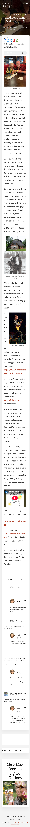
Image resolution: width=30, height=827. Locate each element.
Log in (18, 824)
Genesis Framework (23, 822)
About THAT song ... (9, 26)
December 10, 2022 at (15, 587)
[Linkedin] (11, 40)
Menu (26, 3)
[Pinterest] (14, 40)
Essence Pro (14, 822)
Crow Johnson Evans (8, 5)
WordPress (13, 824)
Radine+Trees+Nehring (17, 693)
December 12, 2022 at (15, 694)
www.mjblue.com (11, 400)
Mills (11, 586)
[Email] (17, 40)
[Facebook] (5, 40)
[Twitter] (8, 40)
